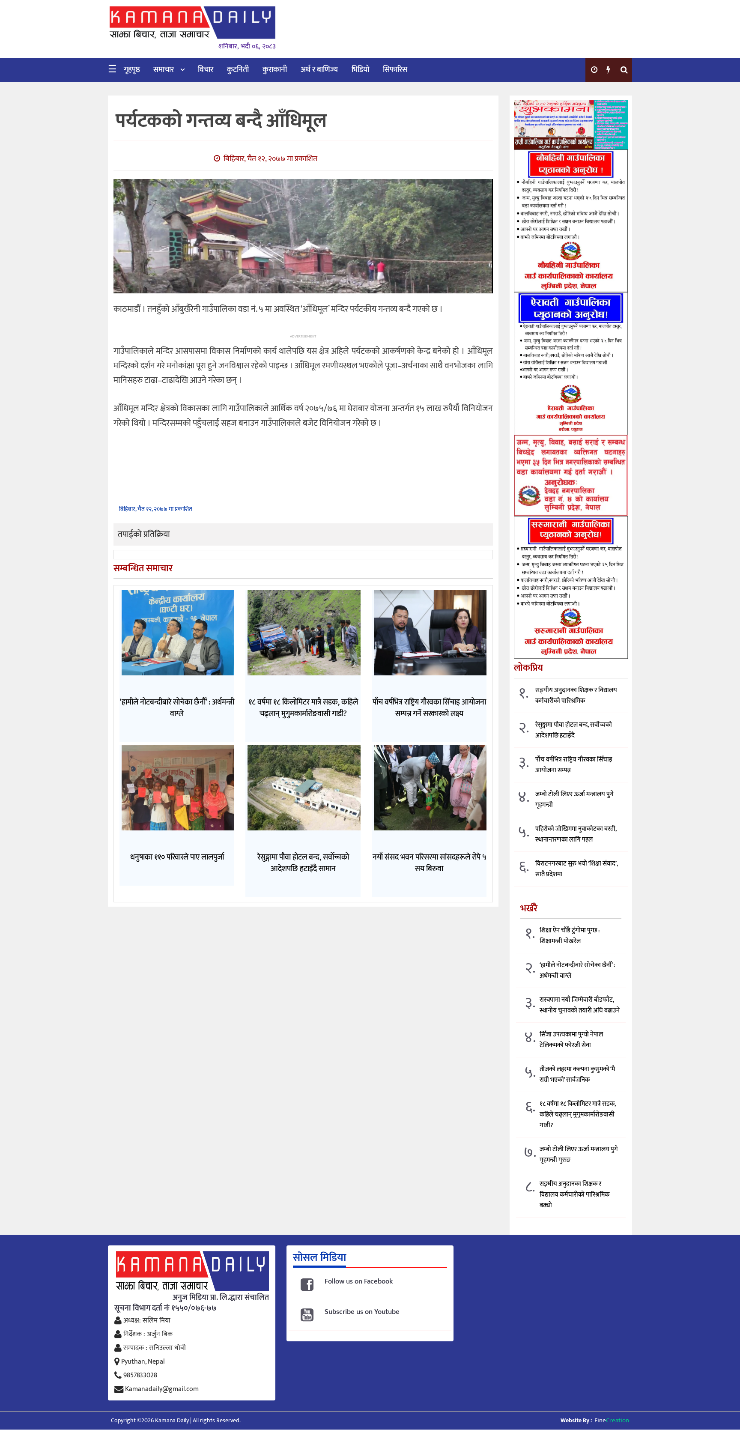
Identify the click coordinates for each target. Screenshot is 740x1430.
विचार (205, 69)
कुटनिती (238, 69)
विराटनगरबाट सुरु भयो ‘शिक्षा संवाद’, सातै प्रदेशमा (576, 869)
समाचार (163, 69)
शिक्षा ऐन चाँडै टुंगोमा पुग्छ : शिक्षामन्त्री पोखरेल (570, 935)
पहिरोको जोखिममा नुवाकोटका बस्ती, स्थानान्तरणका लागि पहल (576, 834)
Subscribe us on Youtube (362, 1312)
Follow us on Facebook (359, 1281)
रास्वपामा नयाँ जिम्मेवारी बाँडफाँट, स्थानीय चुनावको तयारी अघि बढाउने (580, 1005)
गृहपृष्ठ (132, 69)
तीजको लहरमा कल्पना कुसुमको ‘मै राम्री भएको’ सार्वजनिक (577, 1074)
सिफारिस (395, 69)
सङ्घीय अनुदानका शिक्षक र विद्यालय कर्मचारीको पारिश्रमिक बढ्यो (574, 1195)
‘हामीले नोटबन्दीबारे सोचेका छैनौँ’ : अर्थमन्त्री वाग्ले (577, 970)
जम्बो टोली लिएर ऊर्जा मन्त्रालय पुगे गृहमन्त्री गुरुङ (579, 1154)
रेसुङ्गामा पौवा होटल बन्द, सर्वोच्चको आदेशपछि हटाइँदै (573, 730)
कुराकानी (275, 69)
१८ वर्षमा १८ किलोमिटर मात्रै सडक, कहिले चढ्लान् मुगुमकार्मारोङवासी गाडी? (578, 1115)
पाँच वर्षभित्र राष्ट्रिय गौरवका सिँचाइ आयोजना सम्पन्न (573, 765)
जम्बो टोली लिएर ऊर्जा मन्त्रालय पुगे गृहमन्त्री (574, 799)
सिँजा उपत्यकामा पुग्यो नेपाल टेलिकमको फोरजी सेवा (571, 1040)
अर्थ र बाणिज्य (319, 69)
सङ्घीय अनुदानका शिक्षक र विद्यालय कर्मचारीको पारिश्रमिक (576, 695)
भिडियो (360, 69)
